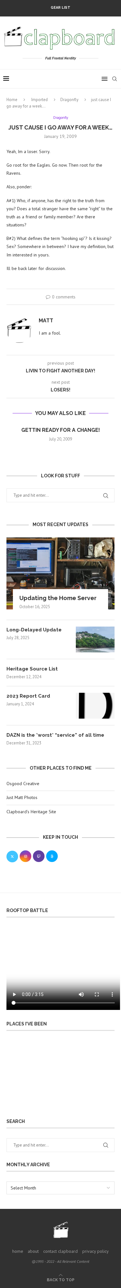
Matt (46, 320)
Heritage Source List (32, 669)
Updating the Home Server (57, 598)
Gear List (60, 7)
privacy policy (95, 1251)
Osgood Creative (22, 783)
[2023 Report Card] (95, 706)
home (17, 1251)
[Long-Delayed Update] (95, 639)
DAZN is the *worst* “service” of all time (55, 735)
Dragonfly (69, 99)
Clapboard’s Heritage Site (31, 812)
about (33, 1251)
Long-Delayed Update (34, 630)
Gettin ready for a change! (60, 430)
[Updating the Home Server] (60, 573)
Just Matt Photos (21, 797)
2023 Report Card (28, 696)
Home (11, 99)
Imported (39, 99)
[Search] (114, 78)
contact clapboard (60, 1251)
